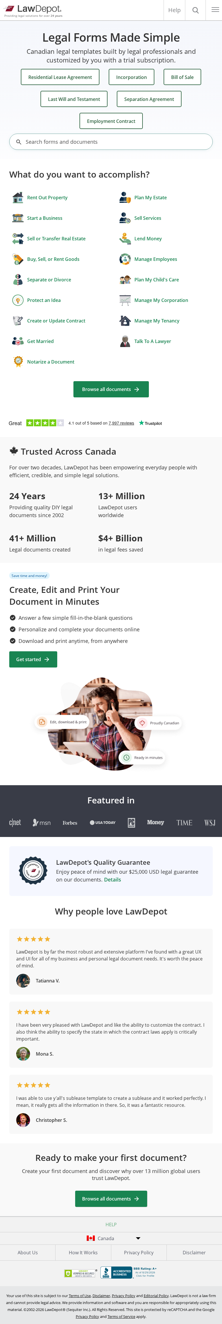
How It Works (83, 1252)
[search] (18, 142)
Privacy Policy (138, 1252)
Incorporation (131, 77)
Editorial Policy (156, 1295)
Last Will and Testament (74, 99)
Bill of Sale (182, 77)
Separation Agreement (149, 99)
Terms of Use (80, 1295)
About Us (28, 1252)
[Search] (195, 10)
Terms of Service (121, 1316)
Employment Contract (111, 121)
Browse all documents (106, 389)
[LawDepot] (34, 8)
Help (174, 10)
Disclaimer (194, 1252)
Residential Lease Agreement (60, 77)
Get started (28, 659)
